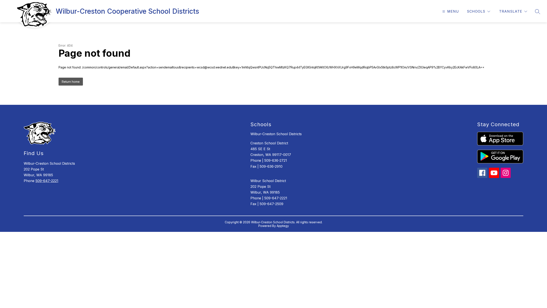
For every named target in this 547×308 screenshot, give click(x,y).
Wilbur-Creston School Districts (276, 134)
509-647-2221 (46, 181)
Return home (71, 81)
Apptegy (283, 226)
